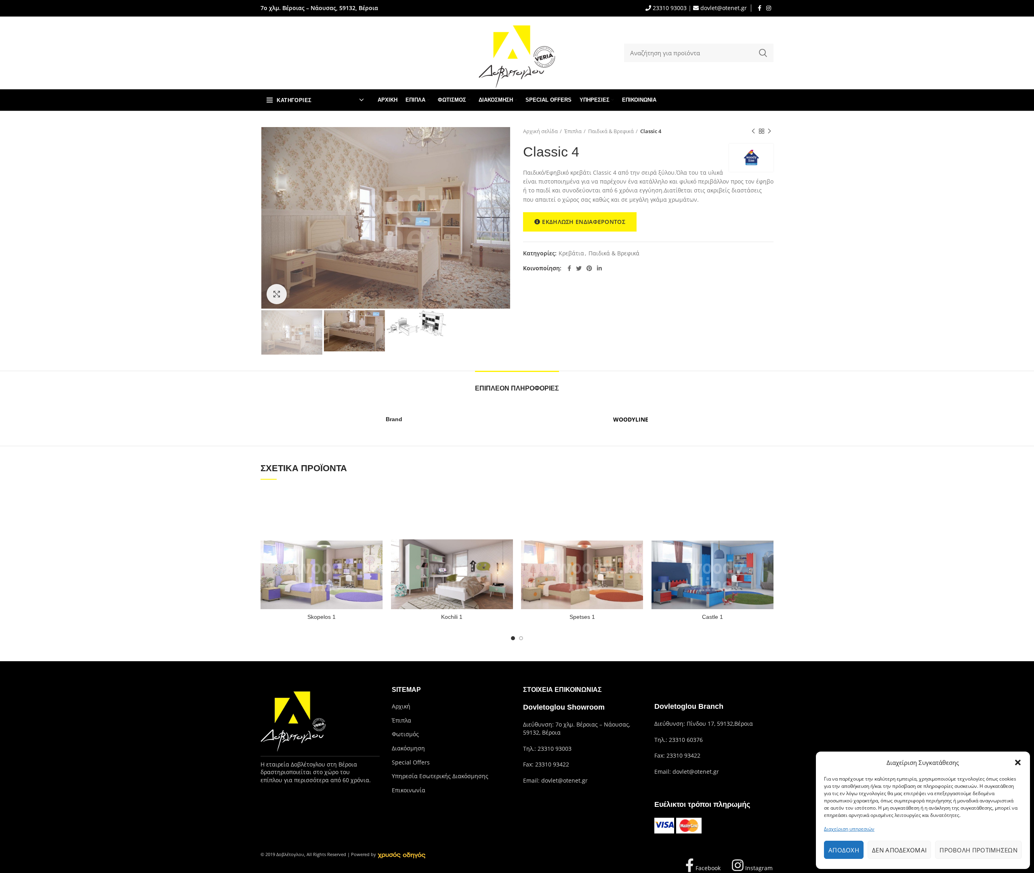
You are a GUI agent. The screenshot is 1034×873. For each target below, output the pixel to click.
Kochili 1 (451, 617)
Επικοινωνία (408, 790)
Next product (769, 131)
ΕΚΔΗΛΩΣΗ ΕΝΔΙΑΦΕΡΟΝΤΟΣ (583, 222)
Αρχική (401, 706)
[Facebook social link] (759, 8)
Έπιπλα (573, 131)
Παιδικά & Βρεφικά (611, 131)
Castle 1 (712, 617)
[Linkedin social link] (599, 268)
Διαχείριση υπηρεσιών (849, 828)
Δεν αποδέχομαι (899, 850)
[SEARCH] (762, 53)
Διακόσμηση (408, 748)
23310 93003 (669, 8)
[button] (1018, 762)
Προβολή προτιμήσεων (978, 850)
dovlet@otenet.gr (723, 8)
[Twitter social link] (579, 268)
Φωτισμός (405, 734)
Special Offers (411, 762)
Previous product (753, 131)
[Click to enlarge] (277, 294)
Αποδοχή (843, 850)
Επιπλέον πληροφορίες (517, 388)
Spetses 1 (582, 617)
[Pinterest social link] (589, 268)
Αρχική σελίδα (540, 131)
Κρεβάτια (571, 253)
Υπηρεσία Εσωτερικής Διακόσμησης (440, 776)
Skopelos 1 (321, 617)
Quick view (377, 501)
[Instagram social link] (768, 8)
